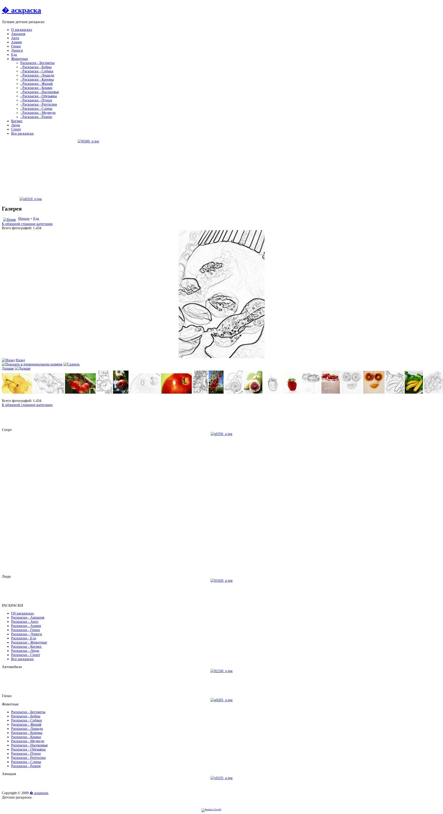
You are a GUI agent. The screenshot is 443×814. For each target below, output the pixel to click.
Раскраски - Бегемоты (37, 63)
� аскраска (21, 10)
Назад (20, 360)
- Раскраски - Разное (36, 117)
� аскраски (39, 793)
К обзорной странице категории (27, 224)
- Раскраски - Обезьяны (38, 96)
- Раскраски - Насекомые (39, 92)
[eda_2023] (222, 357)
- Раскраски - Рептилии (38, 104)
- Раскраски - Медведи (38, 113)
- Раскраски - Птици (36, 100)
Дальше (8, 368)
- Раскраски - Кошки (36, 88)
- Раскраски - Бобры (36, 67)
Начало (24, 218)
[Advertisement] (31, 168)
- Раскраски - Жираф (36, 84)
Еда (36, 218)
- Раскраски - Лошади (37, 75)
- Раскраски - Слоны (36, 108)
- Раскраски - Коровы (37, 79)
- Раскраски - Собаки (36, 71)
